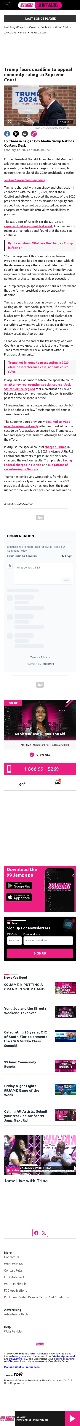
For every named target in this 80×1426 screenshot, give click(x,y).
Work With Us (13, 1263)
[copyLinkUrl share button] (34, 134)
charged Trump (56, 447)
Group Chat (61, 27)
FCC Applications (15, 1290)
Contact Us (11, 1257)
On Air (32, 27)
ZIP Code (12, 934)
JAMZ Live (10, 32)
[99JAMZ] (40, 5)
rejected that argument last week (28, 226)
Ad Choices (11, 1361)
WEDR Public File (15, 1284)
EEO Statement (14, 1277)
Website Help (13, 1331)
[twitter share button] (16, 134)
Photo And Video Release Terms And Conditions (37, 1297)
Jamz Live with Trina (26, 1180)
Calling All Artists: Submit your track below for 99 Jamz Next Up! (25, 1115)
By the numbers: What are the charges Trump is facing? (40, 245)
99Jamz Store (39, 32)
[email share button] (25, 134)
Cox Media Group (24, 1353)
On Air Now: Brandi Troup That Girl (40, 733)
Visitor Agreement (63, 1356)
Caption (65, 121)
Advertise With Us (16, 1314)
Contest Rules (13, 1270)
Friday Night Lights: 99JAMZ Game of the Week (21, 1090)
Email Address (31, 934)
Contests (46, 27)
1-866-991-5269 (41, 769)
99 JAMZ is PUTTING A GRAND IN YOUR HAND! (25, 987)
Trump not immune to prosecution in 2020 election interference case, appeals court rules (38, 367)
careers (40, 1361)
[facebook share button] (7, 134)
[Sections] (7, 5)
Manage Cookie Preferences (22, 1366)
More (23, 32)
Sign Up (40, 953)
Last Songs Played (14, 27)
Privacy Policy (18, 1358)
